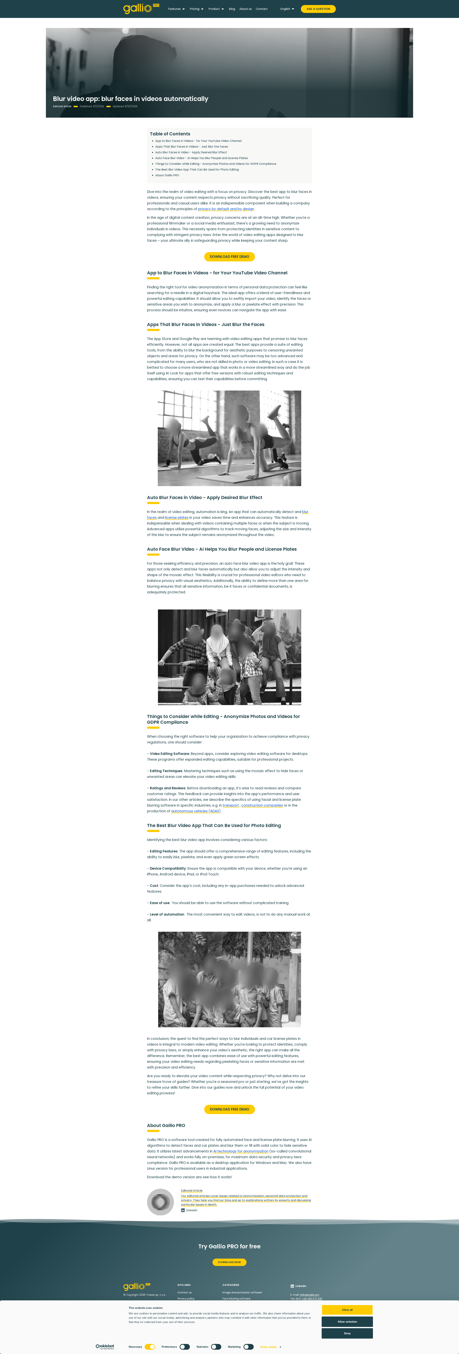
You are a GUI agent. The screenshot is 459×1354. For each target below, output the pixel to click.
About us (245, 9)
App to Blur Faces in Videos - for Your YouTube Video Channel (198, 141)
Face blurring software (236, 1298)
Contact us (185, 1292)
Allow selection (347, 1321)
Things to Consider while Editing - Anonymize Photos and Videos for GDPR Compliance (215, 164)
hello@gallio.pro (309, 1295)
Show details (268, 1346)
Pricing (194, 9)
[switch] (185, 1347)
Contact (262, 9)
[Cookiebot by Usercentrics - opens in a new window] (105, 1347)
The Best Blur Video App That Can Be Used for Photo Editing (197, 169)
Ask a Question (318, 9)
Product (214, 9)
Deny (347, 1333)
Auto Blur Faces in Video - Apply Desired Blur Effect (191, 152)
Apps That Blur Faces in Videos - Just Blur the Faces (191, 147)
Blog (232, 9)
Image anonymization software (242, 1292)
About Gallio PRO (167, 175)
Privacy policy (186, 1298)
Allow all (347, 1309)
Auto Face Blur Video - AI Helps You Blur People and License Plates (201, 158)
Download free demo (229, 256)
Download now (229, 1262)
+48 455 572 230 (312, 1299)
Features (174, 9)
